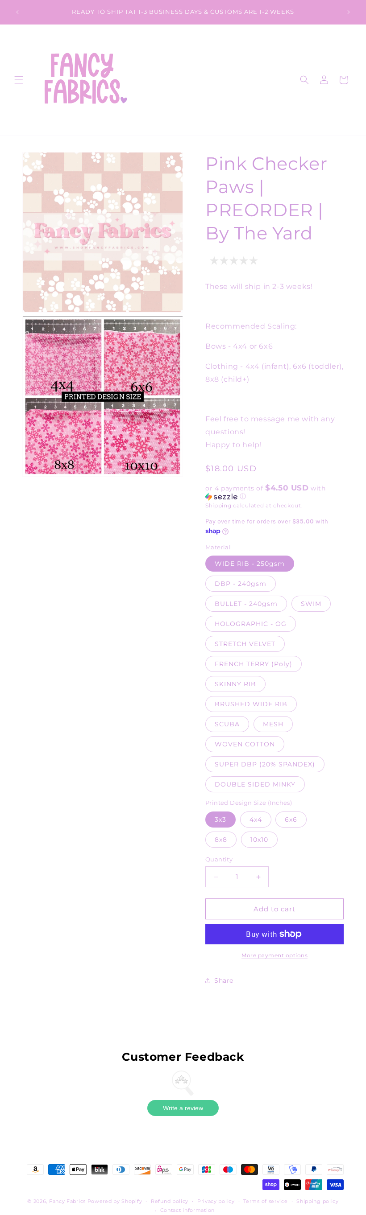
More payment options (274, 955)
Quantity (219, 859)
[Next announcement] (348, 12)
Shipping (218, 505)
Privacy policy (216, 1201)
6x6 (291, 819)
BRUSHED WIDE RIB (251, 704)
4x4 (256, 819)
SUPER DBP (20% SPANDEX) (265, 764)
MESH (273, 724)
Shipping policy (317, 1201)
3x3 (220, 819)
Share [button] (223, 980)
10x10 (259, 840)
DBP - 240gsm (240, 584)
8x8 (221, 840)
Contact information (187, 1210)
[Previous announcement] (17, 12)
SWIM (311, 604)
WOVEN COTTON (245, 744)
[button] (19, 80)
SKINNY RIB (235, 684)
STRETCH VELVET (245, 644)
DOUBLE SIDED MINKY (255, 784)
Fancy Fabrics (67, 1201)
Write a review (183, 1108)
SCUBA (227, 724)
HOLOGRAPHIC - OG (251, 624)
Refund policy (169, 1201)
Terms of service (265, 1201)
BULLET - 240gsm (246, 604)
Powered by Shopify (114, 1201)
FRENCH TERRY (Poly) (253, 664)
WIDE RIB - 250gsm (250, 564)
